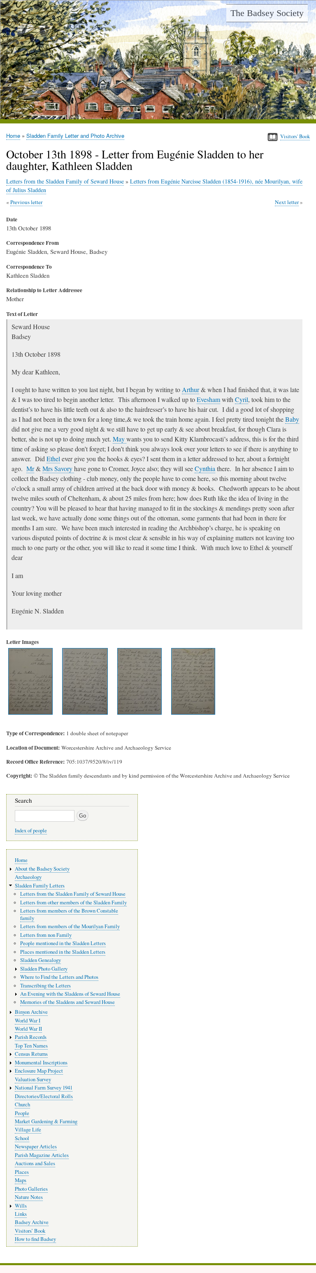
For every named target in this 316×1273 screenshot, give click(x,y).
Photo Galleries (31, 1188)
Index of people (31, 830)
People (22, 1113)
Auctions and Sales (35, 1163)
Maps (20, 1180)
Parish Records (30, 1037)
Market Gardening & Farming (46, 1121)
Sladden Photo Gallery (43, 968)
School (22, 1138)
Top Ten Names (31, 1045)
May (119, 438)
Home (13, 135)
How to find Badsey (35, 1239)
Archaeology (28, 876)
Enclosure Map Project (39, 1070)
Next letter (287, 202)
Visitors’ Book (30, 1230)
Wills (21, 1205)
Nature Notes (29, 1197)
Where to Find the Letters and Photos (59, 976)
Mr (30, 468)
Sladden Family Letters (40, 885)
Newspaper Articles (36, 1146)
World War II (28, 1028)
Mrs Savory (58, 468)
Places (22, 1171)
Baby (292, 419)
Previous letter (26, 202)
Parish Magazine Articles (42, 1155)
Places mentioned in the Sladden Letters (62, 951)
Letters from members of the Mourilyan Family (70, 926)
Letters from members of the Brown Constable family (69, 914)
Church (22, 1104)
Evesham (208, 399)
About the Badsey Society (42, 868)
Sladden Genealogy (40, 960)
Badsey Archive (32, 1222)
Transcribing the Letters (45, 985)
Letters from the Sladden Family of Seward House (65, 181)
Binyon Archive (31, 1011)
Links (21, 1213)
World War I (27, 1020)
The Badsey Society (267, 13)
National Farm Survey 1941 (43, 1087)
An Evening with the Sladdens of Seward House (70, 993)
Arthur (190, 389)
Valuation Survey (33, 1079)
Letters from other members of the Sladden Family (73, 902)
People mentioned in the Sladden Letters (63, 943)
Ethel (53, 458)
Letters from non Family (46, 935)
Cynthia (205, 468)
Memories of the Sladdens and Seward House (67, 1002)
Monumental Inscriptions (41, 1062)
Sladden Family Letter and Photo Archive (75, 135)
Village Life (28, 1129)
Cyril (241, 399)
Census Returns (31, 1053)
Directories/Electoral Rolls (44, 1096)
